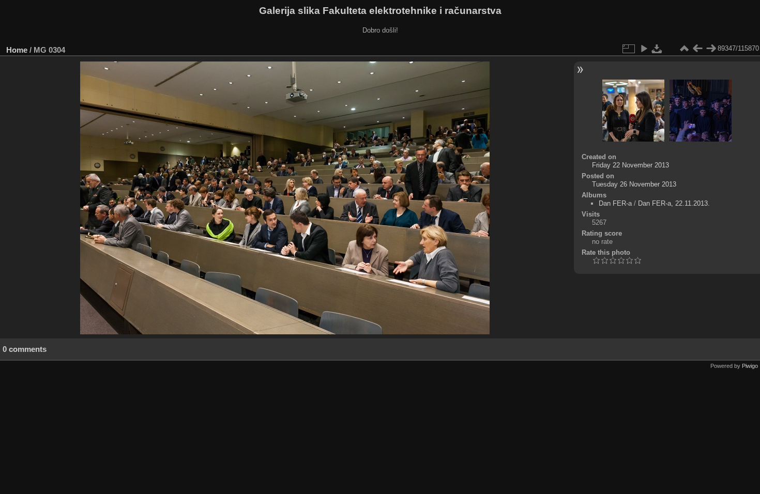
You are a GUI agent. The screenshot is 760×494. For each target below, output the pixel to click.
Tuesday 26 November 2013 (634, 184)
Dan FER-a (615, 203)
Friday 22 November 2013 (630, 165)
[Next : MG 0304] (711, 48)
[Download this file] (657, 48)
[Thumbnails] (684, 48)
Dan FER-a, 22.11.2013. (674, 203)
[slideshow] (643, 48)
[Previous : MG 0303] (697, 48)
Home (16, 49)
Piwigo (750, 366)
